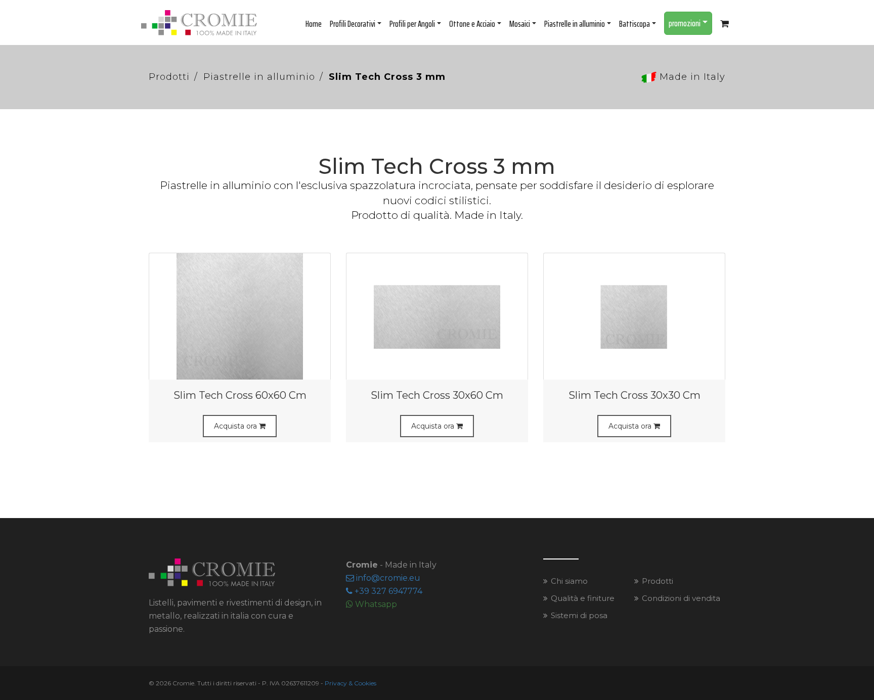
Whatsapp (375, 604)
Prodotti (169, 76)
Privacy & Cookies (350, 683)
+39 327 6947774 (387, 591)
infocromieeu (387, 578)
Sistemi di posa (579, 615)
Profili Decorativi (352, 24)
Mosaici (519, 24)
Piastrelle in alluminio (574, 24)
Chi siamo (569, 581)
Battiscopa (634, 24)
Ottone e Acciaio (472, 24)
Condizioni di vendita (681, 598)
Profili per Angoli (412, 24)
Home (313, 24)
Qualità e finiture (583, 598)
